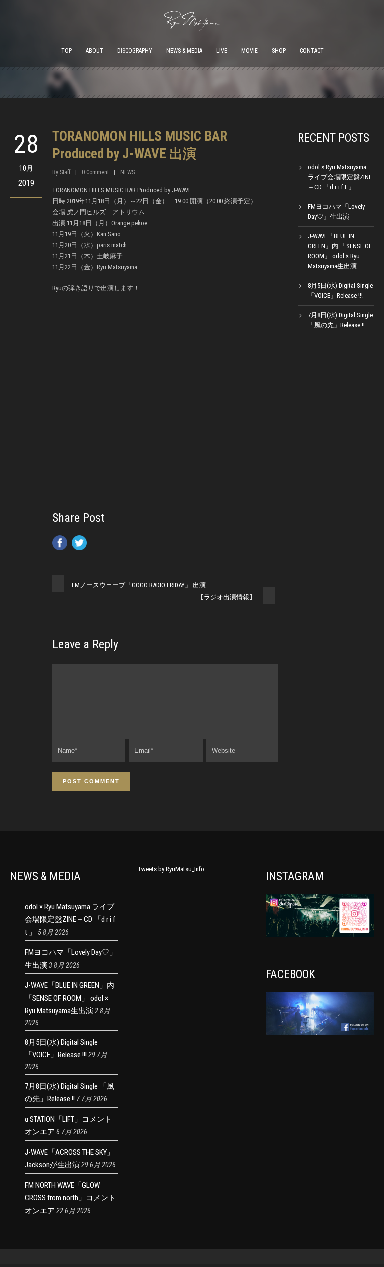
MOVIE (250, 50)
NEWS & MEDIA (184, 50)
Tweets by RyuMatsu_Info (171, 869)
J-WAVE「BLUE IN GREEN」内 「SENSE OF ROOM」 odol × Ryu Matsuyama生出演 (69, 998)
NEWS (127, 172)
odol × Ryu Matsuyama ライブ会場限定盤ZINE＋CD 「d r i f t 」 (340, 177)
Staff (65, 172)
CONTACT (312, 50)
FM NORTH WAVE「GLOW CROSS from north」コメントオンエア (70, 1198)
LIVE (222, 50)
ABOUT (95, 50)
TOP (67, 50)
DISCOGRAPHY (135, 50)
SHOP (279, 50)
